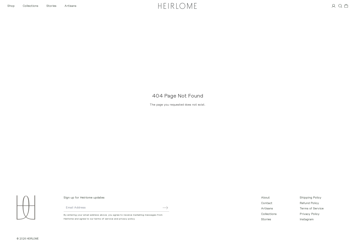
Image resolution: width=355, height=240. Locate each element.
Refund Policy (309, 203)
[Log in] (333, 6)
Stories (51, 6)
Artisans (70, 6)
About (265, 197)
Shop (11, 6)
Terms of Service (312, 208)
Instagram (307, 219)
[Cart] (346, 6)
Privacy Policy (310, 214)
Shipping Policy (310, 197)
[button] (340, 6)
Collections (30, 6)
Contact (266, 203)
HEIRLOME (33, 238)
